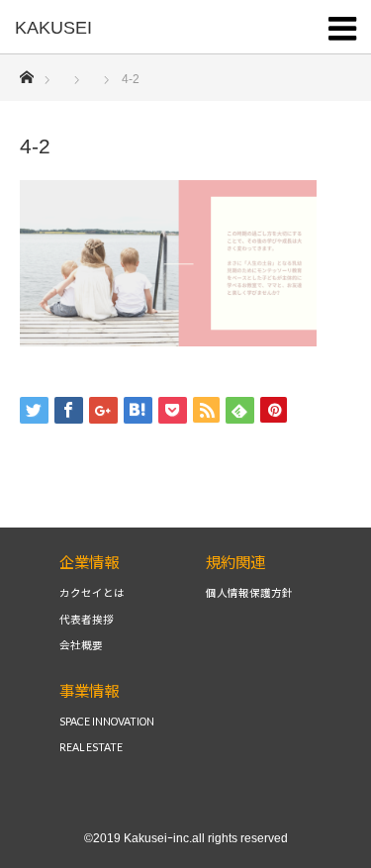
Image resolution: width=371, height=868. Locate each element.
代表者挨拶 (86, 620)
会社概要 (81, 645)
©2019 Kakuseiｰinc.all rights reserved (186, 838)
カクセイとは (92, 593)
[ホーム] (26, 71)
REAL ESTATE (91, 747)
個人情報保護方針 (249, 593)
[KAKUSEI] (156, 27)
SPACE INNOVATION (106, 722)
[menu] (343, 24)
